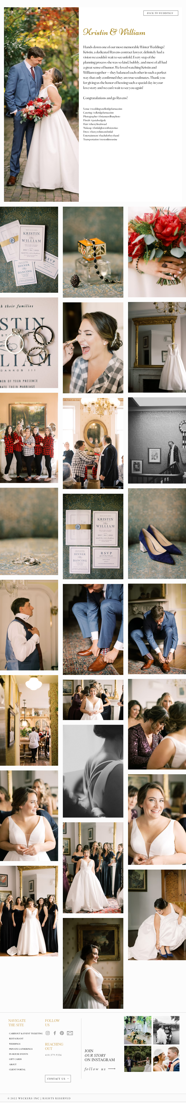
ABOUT (13, 1064)
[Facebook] (54, 1033)
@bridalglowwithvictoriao (105, 128)
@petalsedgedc (98, 120)
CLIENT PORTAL (17, 1069)
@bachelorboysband (108, 135)
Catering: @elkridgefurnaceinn (98, 112)
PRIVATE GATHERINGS (21, 1049)
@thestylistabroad (97, 124)
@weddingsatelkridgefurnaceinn (106, 108)
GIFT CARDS (15, 1059)
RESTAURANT (16, 1038)
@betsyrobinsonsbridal (101, 131)
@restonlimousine (108, 139)
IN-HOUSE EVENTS (18, 1054)
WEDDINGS (14, 1044)
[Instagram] (47, 1033)
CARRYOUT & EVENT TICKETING (23, 1033)
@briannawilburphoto (109, 116)
